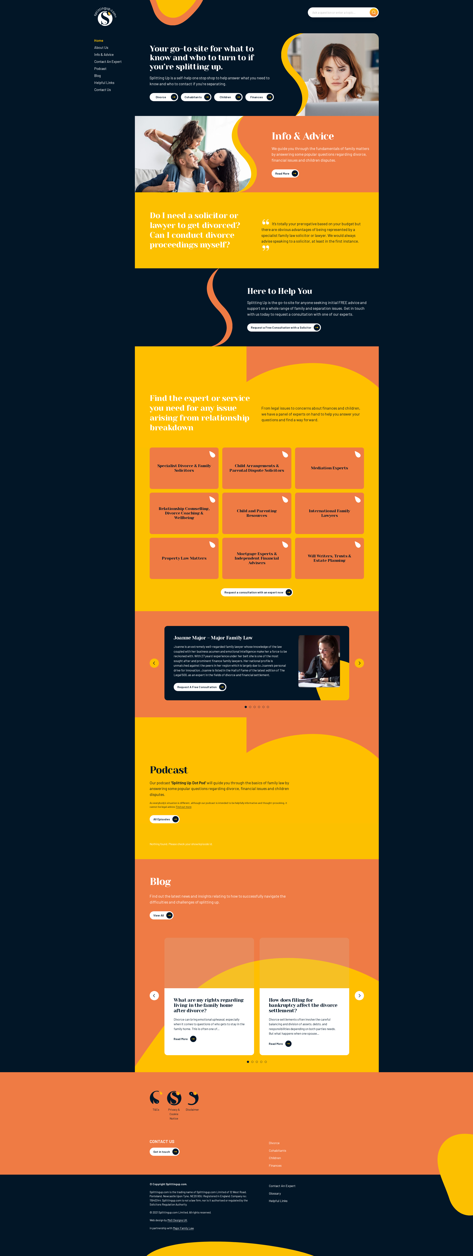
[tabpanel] (256, 663)
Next (359, 663)
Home (98, 40)
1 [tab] (246, 707)
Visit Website (319, 662)
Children (225, 97)
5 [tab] (263, 707)
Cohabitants (193, 97)
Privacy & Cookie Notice (174, 1114)
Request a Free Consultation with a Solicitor (281, 327)
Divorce (161, 97)
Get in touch (161, 1151)
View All (158, 915)
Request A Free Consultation (197, 687)
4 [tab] (259, 707)
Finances (256, 97)
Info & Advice (104, 54)
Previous (154, 663)
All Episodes (161, 819)
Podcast (100, 68)
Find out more (183, 806)
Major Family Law (183, 1228)
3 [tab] (254, 707)
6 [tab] (268, 707)
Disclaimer (192, 1109)
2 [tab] (250, 707)
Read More (282, 173)
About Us (101, 47)
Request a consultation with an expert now (253, 592)
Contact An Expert (108, 61)
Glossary (275, 1193)
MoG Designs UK (177, 1220)
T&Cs (156, 1109)
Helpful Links (104, 82)
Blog (97, 75)
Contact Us (102, 89)
